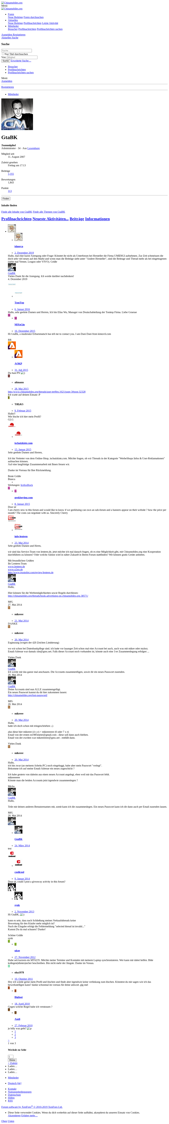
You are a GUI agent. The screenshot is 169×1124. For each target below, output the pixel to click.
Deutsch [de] (14, 1083)
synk (17, 905)
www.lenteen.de (16, 566)
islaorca (19, 246)
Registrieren (7, 87)
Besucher (13, 29)
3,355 (11, 174)
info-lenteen (21, 536)
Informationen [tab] (97, 219)
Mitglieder (13, 26)
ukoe (17, 950)
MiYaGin (20, 324)
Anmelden (6, 81)
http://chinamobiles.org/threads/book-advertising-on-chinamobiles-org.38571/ (48, 595)
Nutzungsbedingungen (20, 1091)
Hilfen (11, 1097)
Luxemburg (33, 148)
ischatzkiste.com (24, 443)
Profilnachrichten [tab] (16, 219)
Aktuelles (13, 20)
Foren (11, 14)
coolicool (19, 872)
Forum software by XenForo (32, 1107)
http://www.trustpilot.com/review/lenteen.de (30, 572)
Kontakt (12, 1088)
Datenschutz (14, 1094)
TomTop (19, 302)
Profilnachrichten (32, 23)
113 (10, 191)
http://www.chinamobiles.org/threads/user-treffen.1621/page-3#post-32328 (46, 391)
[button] (4, 5)
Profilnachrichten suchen (50, 29)
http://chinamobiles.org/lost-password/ (27, 695)
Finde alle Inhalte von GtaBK (16, 211)
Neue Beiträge (15, 17)
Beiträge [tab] (77, 219)
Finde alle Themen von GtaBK (49, 211)
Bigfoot (19, 997)
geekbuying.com (24, 497)
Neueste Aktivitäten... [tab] (51, 219)
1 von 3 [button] (12, 1043)
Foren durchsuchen (34, 17)
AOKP (18, 363)
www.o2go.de (15, 569)
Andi (17, 1019)
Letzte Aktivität (50, 23)
